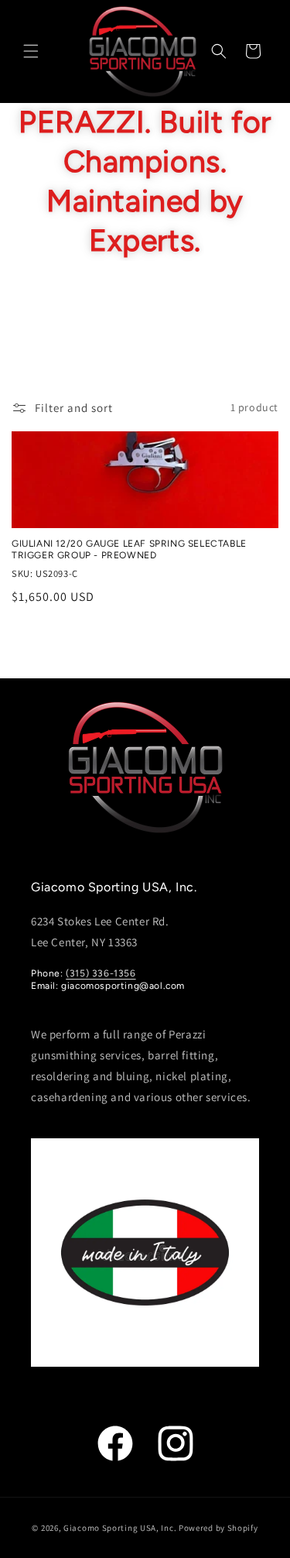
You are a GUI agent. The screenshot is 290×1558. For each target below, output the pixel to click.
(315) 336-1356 (100, 973)
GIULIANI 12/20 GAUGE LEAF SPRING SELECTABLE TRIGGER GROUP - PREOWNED (129, 549)
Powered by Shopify (218, 1527)
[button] (31, 51)
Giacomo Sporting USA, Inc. (119, 1527)
